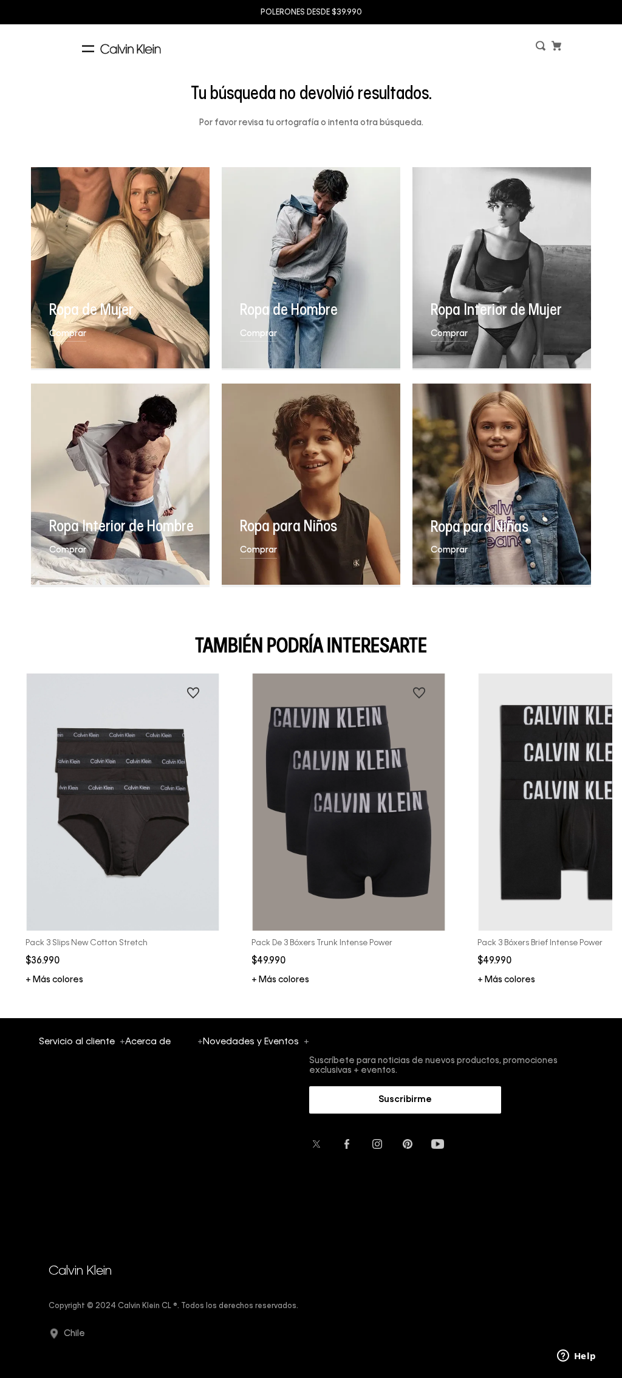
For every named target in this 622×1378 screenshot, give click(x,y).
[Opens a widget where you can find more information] (576, 1357)
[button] (542, 48)
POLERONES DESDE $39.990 (311, 12)
